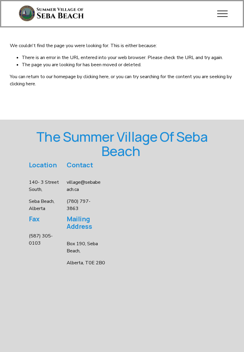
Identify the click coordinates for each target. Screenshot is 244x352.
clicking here (96, 76)
